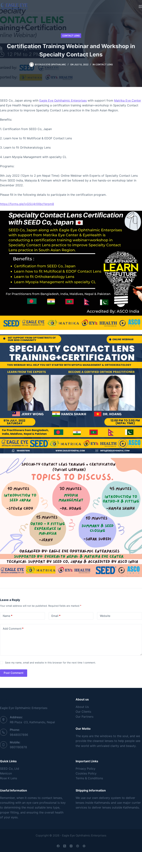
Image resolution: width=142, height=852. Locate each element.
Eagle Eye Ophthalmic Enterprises (63, 100)
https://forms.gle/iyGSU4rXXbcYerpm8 (27, 204)
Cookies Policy (86, 773)
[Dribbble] (77, 846)
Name (7, 616)
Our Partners (84, 716)
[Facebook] (58, 846)
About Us (82, 707)
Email (55, 616)
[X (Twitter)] (64, 846)
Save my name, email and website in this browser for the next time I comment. (50, 662)
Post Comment (13, 673)
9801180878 (18, 747)
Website (105, 616)
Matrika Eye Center (127, 100)
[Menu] (140, 6)
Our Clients (83, 711)
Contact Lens (71, 35)
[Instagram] (71, 846)
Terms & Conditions (89, 778)
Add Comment (13, 628)
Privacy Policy (85, 768)
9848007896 (19, 735)
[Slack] (84, 846)
